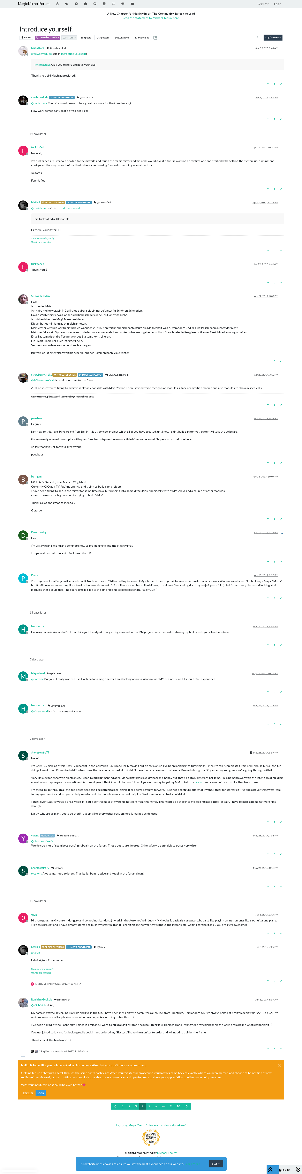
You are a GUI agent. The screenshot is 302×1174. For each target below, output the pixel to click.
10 (178, 1106)
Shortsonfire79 (40, 752)
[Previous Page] (115, 1106)
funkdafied (37, 147)
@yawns (58, 867)
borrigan (36, 476)
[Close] (279, 1065)
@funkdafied (104, 202)
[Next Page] (186, 1106)
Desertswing (38, 532)
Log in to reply (273, 37)
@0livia (101, 947)
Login (40, 1093)
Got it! (216, 1164)
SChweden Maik (40, 296)
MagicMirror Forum (34, 3)
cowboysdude (39, 97)
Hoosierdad (38, 626)
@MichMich (63, 999)
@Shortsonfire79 (69, 835)
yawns (35, 835)
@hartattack (86, 97)
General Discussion (48, 37)
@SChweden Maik (118, 374)
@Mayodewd (57, 705)
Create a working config (42, 238)
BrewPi (199, 782)
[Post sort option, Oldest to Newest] (257, 37)
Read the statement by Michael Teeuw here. (151, 18)
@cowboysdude (58, 48)
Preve (34, 575)
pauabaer (37, 418)
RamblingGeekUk (41, 999)
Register (28, 1093)
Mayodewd (38, 673)
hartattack (37, 48)
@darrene (55, 673)
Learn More (192, 1164)
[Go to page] (163, 1106)
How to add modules (41, 242)
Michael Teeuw (167, 1152)
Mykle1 (35, 202)
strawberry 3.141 (41, 374)
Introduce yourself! (73, 53)
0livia (34, 914)
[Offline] (24, 50)
